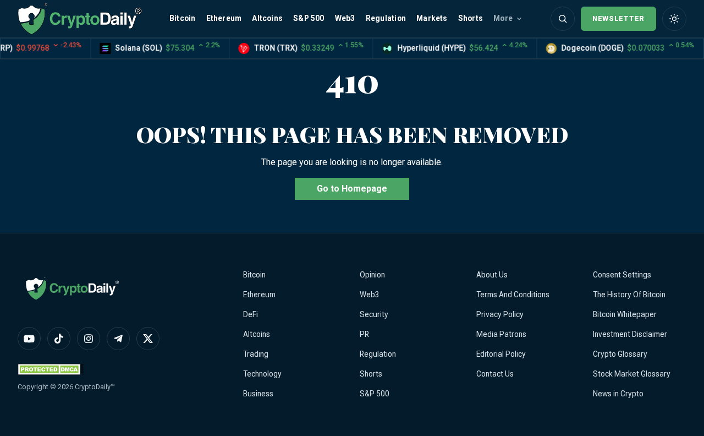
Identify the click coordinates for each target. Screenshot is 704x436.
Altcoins (267, 18)
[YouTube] (29, 338)
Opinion (372, 274)
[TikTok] (58, 338)
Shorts (470, 18)
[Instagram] (88, 338)
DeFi (250, 314)
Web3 (345, 18)
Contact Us (495, 373)
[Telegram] (118, 338)
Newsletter (618, 18)
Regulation (386, 18)
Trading (255, 354)
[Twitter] (148, 338)
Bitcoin (182, 18)
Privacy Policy (500, 314)
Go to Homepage (352, 188)
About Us (492, 274)
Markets (431, 18)
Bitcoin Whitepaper (625, 314)
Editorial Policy (501, 354)
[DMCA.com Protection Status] (51, 369)
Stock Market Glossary (631, 373)
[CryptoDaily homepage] (80, 18)
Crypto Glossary (620, 354)
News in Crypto (618, 393)
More (503, 18)
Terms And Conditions (512, 294)
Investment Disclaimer (630, 334)
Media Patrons (501, 334)
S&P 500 (308, 18)
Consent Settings (622, 274)
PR (364, 334)
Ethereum (224, 18)
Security (374, 314)
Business (258, 393)
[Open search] (563, 19)
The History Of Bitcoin (629, 294)
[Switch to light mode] (674, 19)
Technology (262, 373)
